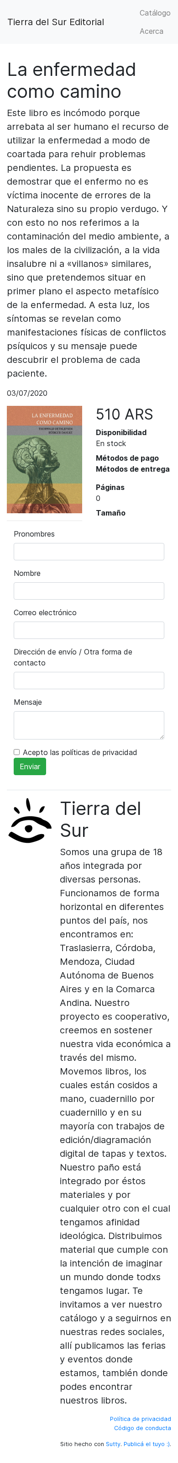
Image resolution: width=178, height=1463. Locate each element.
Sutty (113, 1444)
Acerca (151, 31)
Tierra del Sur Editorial (55, 21)
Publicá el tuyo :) (147, 1444)
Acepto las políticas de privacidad (80, 752)
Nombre (27, 573)
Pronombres (34, 533)
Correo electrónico (45, 612)
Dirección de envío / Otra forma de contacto (73, 657)
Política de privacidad (140, 1418)
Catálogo (155, 12)
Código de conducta (142, 1428)
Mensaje (28, 702)
